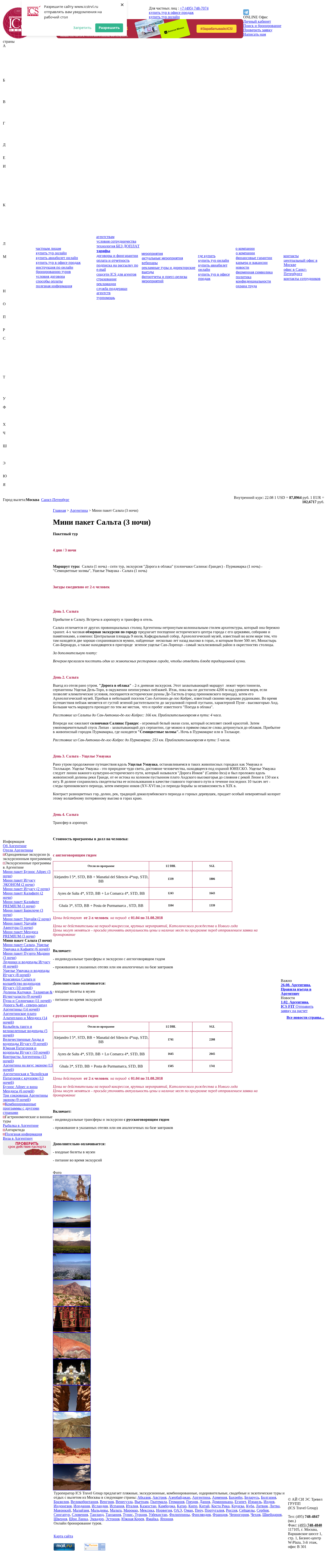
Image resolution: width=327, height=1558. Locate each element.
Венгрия (10, 110)
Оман (7, 313)
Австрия (10, 54)
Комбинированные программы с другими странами (21, 1108)
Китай (8, 226)
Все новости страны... (305, 1017)
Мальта (9, 274)
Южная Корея (14, 480)
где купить (206, 256)
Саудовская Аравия (18, 343)
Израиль (10, 171)
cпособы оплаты (49, 281)
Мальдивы (11, 269)
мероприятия (152, 253)
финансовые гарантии (254, 258)
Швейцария (12, 450)
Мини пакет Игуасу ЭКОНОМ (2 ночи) (19, 882)
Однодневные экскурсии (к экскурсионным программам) (27, 856)
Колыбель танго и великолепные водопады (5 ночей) (25, 1030)
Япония (9, 493)
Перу (7, 321)
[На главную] (18, 37)
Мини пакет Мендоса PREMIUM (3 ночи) (20, 934)
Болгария (10, 93)
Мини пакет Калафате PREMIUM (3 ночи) (21, 904)
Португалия (12, 325)
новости (242, 267)
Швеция (9, 454)
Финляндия (12, 416)
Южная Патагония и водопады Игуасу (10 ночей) (26, 1050)
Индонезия (12, 179)
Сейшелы (10, 360)
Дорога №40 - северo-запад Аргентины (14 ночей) (25, 1007)
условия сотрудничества (116, 241)
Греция (8, 136)
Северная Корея (16, 347)
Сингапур (11, 368)
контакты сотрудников (302, 279)
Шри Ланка (78, 1519)
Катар (7, 218)
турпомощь (105, 298)
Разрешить (109, 27)
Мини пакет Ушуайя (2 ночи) (27, 919)
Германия (10, 132)
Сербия (9, 364)
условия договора (50, 276)
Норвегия (11, 300)
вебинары (150, 263)
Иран (7, 188)
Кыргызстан (13, 239)
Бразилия (10, 97)
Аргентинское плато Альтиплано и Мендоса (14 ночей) (25, 1018)
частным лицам (48, 248)
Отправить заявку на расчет (297, 1006)
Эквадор (10, 467)
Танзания (10, 386)
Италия (9, 201)
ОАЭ (7, 308)
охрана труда (246, 286)
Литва (8, 252)
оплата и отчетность (113, 260)
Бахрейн (10, 84)
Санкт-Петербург (55, 500)
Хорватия (10, 429)
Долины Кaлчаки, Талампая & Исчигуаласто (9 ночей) (27, 994)
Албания (10, 63)
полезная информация (54, 286)
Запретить (82, 27)
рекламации (106, 284)
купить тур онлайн (164, 17)
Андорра (10, 67)
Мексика (10, 282)
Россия (8, 334)
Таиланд (10, 381)
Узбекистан (12, 403)
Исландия (11, 192)
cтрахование (106, 279)
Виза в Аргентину (18, 1138)
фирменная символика (254, 272)
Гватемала (11, 127)
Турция (9, 394)
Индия (8, 175)
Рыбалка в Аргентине (21, 1125)
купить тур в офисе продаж (171, 13)
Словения (11, 373)
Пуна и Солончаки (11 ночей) (27, 1001)
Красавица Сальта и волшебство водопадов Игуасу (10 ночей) (21, 983)
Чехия (8, 442)
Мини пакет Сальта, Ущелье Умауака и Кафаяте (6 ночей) (26, 947)
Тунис (8, 390)
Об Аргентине (15, 846)
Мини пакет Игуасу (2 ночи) (26, 889)
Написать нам (254, 34)
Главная (59, 510)
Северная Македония (12, 353)
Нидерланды (13, 295)
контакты (291, 256)
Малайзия (11, 265)
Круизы (237, 1506)
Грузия (8, 140)
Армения (10, 76)
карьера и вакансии (252, 263)
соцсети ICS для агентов (116, 274)
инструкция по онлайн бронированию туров (54, 269)
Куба (7, 235)
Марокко (10, 278)
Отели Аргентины (18, 850)
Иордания (11, 183)
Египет (9, 162)
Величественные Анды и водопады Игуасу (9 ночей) (25, 1041)
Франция (10, 420)
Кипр (7, 222)
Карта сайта (63, 1536)
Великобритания (16, 106)
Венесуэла (11, 115)
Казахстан (11, 209)
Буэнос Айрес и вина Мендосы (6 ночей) (20, 1089)
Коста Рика (12, 231)
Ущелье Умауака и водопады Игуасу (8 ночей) (26, 973)
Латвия (9, 248)
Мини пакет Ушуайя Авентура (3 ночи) (19, 925)
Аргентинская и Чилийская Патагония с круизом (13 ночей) (25, 1078)
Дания (8, 149)
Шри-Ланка (12, 459)
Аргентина (12, 72)
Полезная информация (23, 1134)
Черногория (12, 437)
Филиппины (13, 411)
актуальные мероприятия (162, 258)
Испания (10, 196)
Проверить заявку (257, 30)
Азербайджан (14, 59)
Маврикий (11, 261)
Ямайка (9, 489)
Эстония (10, 472)
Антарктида (15, 1130)
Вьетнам (10, 119)
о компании (245, 248)
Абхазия (9, 50)
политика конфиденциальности (253, 279)
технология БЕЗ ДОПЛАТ (118, 246)
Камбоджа (11, 214)
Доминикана (13, 153)
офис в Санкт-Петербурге (295, 271)
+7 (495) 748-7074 (194, 8)
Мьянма (9, 287)
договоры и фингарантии (117, 256)
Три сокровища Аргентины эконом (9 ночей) (25, 1097)
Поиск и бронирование (262, 26)
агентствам (105, 237)
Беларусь (10, 89)
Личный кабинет (257, 21)
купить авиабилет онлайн (57, 258)
